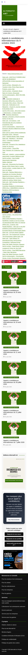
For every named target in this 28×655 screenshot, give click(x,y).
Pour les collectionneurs (8, 586)
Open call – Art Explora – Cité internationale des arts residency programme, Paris (12, 122)
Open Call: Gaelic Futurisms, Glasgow (13, 244)
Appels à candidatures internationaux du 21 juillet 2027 (12, 412)
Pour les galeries (6, 593)
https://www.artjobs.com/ (15, 73)
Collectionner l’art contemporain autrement (13, 606)
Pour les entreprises (7, 589)
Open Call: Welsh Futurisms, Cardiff (12, 254)
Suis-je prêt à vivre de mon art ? (14, 544)
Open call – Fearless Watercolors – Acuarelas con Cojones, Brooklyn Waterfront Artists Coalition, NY (12, 174)
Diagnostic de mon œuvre (14, 534)
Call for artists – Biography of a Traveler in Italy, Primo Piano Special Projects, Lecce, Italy (13, 87)
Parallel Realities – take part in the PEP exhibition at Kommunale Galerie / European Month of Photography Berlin (13, 228)
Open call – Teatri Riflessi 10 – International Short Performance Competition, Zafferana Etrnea (11, 240)
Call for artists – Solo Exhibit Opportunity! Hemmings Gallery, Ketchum (10, 160)
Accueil (5, 29)
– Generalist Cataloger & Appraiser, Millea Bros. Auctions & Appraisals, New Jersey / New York (12, 101)
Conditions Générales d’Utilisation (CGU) (13, 635)
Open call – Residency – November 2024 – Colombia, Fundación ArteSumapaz (12, 140)
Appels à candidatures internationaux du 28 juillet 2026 (12, 382)
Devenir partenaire (7, 610)
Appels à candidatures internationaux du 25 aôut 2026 (12, 292)
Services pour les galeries (9, 617)
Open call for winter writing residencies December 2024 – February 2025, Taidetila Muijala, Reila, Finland (14, 134)
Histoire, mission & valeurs (9, 625)
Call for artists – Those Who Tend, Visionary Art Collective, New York (12, 150)
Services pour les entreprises (10, 613)
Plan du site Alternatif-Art (8, 628)
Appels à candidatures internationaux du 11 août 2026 (12, 352)
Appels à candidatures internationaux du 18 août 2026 (12, 322)
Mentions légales (6, 632)
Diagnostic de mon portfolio (14, 538)
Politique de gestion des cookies (11, 643)
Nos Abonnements (14, 519)
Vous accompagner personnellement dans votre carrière (13, 602)
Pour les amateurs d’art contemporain (12, 579)
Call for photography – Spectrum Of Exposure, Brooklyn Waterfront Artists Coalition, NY (13, 128)
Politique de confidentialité (9, 639)
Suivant (21, 267)
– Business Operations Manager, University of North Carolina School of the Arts (13, 116)
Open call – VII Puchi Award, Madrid (12, 232)
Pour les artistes (6, 582)
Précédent (7, 267)
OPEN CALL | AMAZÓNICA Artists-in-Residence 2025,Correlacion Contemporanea (13, 190)
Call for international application (11, 287)
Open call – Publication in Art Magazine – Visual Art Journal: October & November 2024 (14, 106)
